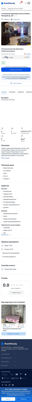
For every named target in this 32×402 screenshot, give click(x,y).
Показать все (5, 234)
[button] (23, 314)
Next (28, 33)
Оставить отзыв (16, 292)
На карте (28, 54)
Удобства (21, 92)
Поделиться (16, 19)
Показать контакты (16, 69)
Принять (8, 399)
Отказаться (24, 399)
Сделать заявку (17, 83)
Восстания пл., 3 (7, 327)
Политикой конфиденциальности (16, 394)
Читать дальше (5, 158)
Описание (12, 92)
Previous (3, 33)
